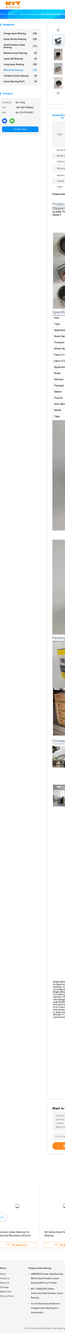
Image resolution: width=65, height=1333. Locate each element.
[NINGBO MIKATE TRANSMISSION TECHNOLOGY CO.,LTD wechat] (12, 120)
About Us (4, 1283)
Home (3, 1274)
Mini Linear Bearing (20, 70)
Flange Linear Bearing (20, 33)
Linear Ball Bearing (20, 58)
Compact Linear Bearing (20, 76)
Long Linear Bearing (20, 64)
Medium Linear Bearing (20, 53)
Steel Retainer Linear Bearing (20, 46)
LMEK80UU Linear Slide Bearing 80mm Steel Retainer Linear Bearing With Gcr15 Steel (47, 1278)
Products (4, 1278)
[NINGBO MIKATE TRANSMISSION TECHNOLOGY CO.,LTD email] (4, 120)
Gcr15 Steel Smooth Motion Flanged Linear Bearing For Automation (45, 1308)
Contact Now (20, 129)
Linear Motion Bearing (20, 39)
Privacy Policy (7, 1296)
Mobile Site (5, 1291)
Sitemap (4, 1287)
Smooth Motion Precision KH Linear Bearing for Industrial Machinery (21, 1236)
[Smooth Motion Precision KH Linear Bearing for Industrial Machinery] (25, 1206)
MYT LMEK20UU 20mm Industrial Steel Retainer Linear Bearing (47, 1293)
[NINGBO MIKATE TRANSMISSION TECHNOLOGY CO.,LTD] (14, 5)
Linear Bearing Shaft (20, 81)
